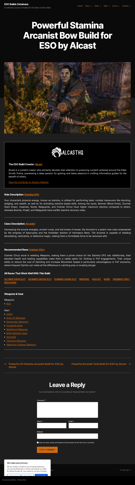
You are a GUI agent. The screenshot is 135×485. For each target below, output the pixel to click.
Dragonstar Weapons (17, 321)
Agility (9, 314)
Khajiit (96, 279)
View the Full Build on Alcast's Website (29, 182)
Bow (8, 303)
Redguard (10, 282)
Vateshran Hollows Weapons (21, 344)
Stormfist (11, 337)
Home (80, 6)
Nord (107, 279)
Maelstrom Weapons (17, 329)
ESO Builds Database (16, 4)
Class (96, 6)
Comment (41, 400)
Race (87, 6)
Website (40, 432)
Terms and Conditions (9, 480)
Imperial (84, 279)
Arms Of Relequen (15, 318)
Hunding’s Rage (14, 325)
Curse (114, 6)
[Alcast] (67, 152)
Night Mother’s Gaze (16, 333)
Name (40, 421)
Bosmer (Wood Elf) (40, 279)
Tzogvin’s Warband (16, 340)
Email (71, 421)
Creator (125, 6)
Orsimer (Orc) (37, 249)
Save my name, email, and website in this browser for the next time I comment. (66, 443)
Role (105, 6)
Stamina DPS (31, 194)
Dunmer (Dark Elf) (65, 279)
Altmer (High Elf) (15, 279)
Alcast (38, 164)
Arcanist (30, 223)
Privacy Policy (21, 480)
